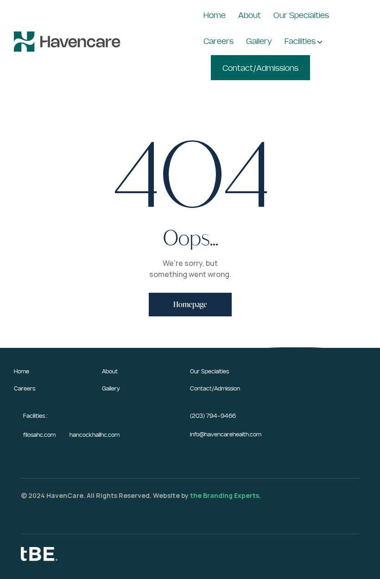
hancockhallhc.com (95, 435)
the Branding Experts (224, 495)
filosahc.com (39, 435)
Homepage (190, 304)
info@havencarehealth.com (225, 434)
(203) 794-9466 (213, 416)
